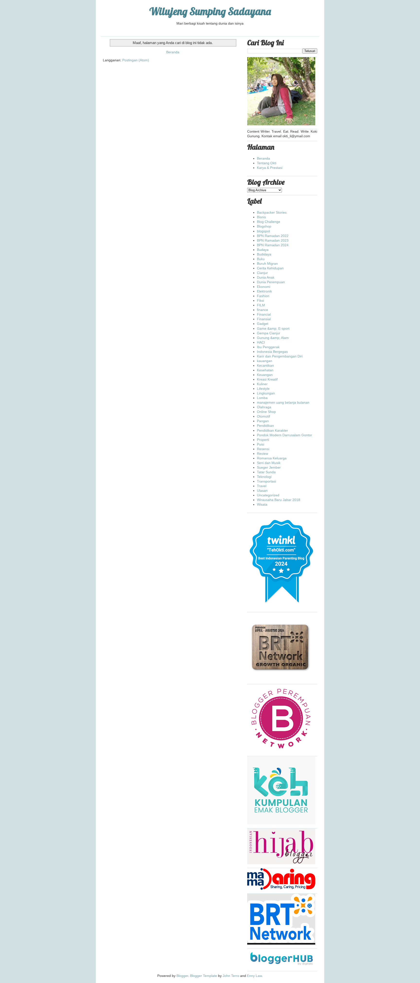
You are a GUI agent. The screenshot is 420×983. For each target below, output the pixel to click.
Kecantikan (265, 365)
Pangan (263, 421)
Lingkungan (266, 393)
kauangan (264, 361)
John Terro (231, 976)
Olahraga (264, 407)
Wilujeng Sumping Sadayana (210, 11)
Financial (264, 314)
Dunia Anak (265, 277)
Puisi (260, 444)
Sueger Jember (269, 467)
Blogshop (264, 226)
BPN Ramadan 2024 (273, 245)
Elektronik (264, 291)
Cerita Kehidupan (270, 268)
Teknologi (264, 477)
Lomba (262, 398)
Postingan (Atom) (135, 60)
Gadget (262, 324)
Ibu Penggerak (268, 347)
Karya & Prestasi (269, 168)
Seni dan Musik (268, 463)
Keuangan (265, 375)
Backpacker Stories (272, 212)
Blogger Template (203, 976)
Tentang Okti (266, 163)
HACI (261, 342)
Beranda (172, 52)
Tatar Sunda (266, 472)
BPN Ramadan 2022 (273, 236)
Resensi (263, 449)
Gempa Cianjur (268, 333)
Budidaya (264, 254)
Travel (261, 486)
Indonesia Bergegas (272, 352)
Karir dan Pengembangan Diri (280, 356)
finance (262, 310)
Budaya (263, 250)
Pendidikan (265, 426)
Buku (261, 259)
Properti (263, 440)
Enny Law (254, 976)
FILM (261, 305)
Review (262, 453)
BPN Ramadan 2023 (273, 240)
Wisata (262, 504)
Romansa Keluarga (272, 458)
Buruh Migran (267, 263)
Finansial (264, 319)
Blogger (182, 976)
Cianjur (262, 273)
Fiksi (260, 300)
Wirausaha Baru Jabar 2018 (278, 500)
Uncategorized (268, 495)
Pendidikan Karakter (272, 430)
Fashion (263, 296)
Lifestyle (263, 389)
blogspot (263, 231)
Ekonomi (263, 287)
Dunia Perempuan (271, 282)
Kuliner (262, 384)
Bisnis (261, 217)
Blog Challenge (268, 222)
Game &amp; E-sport (273, 328)
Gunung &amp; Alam (273, 338)
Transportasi (266, 481)
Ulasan (262, 490)
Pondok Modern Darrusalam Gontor (284, 435)
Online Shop (266, 412)
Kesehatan (265, 370)
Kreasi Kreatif (267, 379)
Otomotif (263, 416)
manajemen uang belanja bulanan (283, 402)
